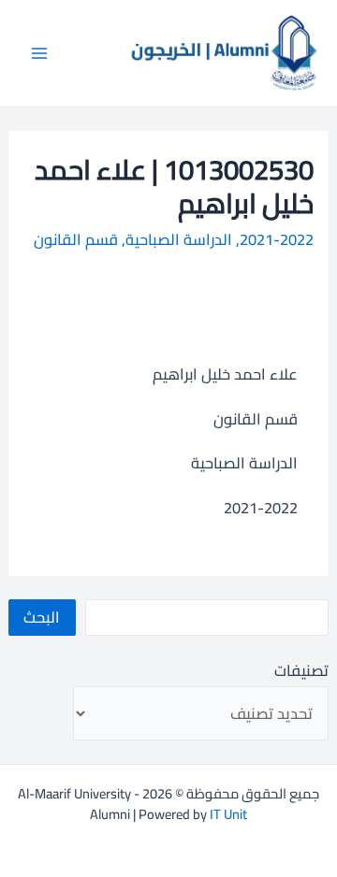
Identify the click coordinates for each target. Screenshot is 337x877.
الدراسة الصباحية (178, 239)
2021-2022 (277, 239)
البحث (41, 617)
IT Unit (228, 814)
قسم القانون (76, 239)
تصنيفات (301, 670)
